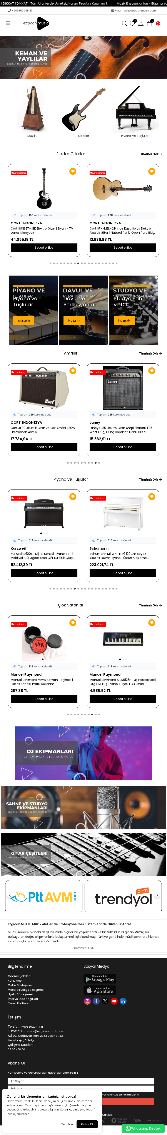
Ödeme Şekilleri (19, 976)
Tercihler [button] (67, 1124)
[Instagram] (88, 1001)
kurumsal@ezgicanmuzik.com (135, 10)
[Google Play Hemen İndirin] (119, 979)
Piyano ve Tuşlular (70, 479)
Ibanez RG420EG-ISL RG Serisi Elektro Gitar (121, 229)
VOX (93, 422)
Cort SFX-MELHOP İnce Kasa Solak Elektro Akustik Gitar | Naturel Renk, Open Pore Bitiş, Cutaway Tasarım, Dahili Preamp (43, 231)
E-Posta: (14, 1031)
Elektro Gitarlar (71, 153)
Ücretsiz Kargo (20, 173)
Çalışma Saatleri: (20, 1045)
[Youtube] (114, 1001)
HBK (93, 548)
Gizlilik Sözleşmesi (20, 985)
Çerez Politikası (18, 1003)
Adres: (12, 1035)
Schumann (20, 548)
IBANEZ (95, 223)
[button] (8, 23)
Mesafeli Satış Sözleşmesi (26, 990)
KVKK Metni (15, 981)
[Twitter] (105, 1001)
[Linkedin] (123, 1001)
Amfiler (71, 353)
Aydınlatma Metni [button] (127, 1094)
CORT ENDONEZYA (26, 223)
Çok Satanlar (71, 605)
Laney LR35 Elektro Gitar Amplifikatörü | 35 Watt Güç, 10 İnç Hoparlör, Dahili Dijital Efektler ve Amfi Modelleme (42, 430)
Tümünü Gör (149, 154)
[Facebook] (96, 1001)
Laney (16, 422)
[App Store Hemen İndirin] (119, 990)
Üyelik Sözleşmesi (20, 994)
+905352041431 (22, 10)
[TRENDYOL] (44, 897)
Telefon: (14, 1026)
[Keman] (83, 57)
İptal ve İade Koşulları (23, 999)
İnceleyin (24, 320)
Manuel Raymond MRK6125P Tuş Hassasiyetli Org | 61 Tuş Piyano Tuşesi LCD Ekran (44, 682)
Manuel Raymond (26, 674)
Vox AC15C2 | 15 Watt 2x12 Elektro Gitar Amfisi (118, 430)
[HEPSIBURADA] (123, 897)
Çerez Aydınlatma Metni (77, 1109)
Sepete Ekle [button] (44, 247)
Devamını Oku (83, 948)
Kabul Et (87, 1124)
